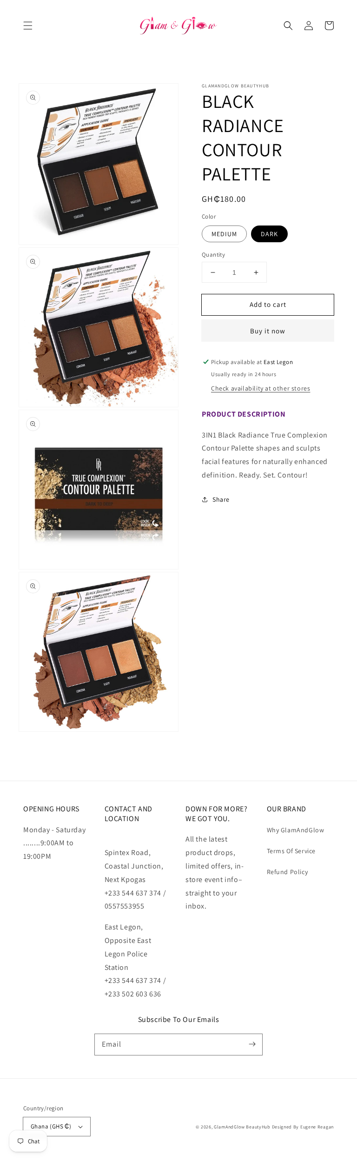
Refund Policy (287, 872)
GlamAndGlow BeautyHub (242, 1127)
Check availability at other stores (260, 388)
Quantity (213, 255)
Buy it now (267, 330)
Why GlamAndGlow (295, 830)
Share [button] (221, 499)
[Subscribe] (252, 1044)
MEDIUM (224, 234)
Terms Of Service (291, 851)
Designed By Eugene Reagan (303, 1127)
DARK (269, 234)
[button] (28, 25)
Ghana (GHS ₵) (51, 1126)
